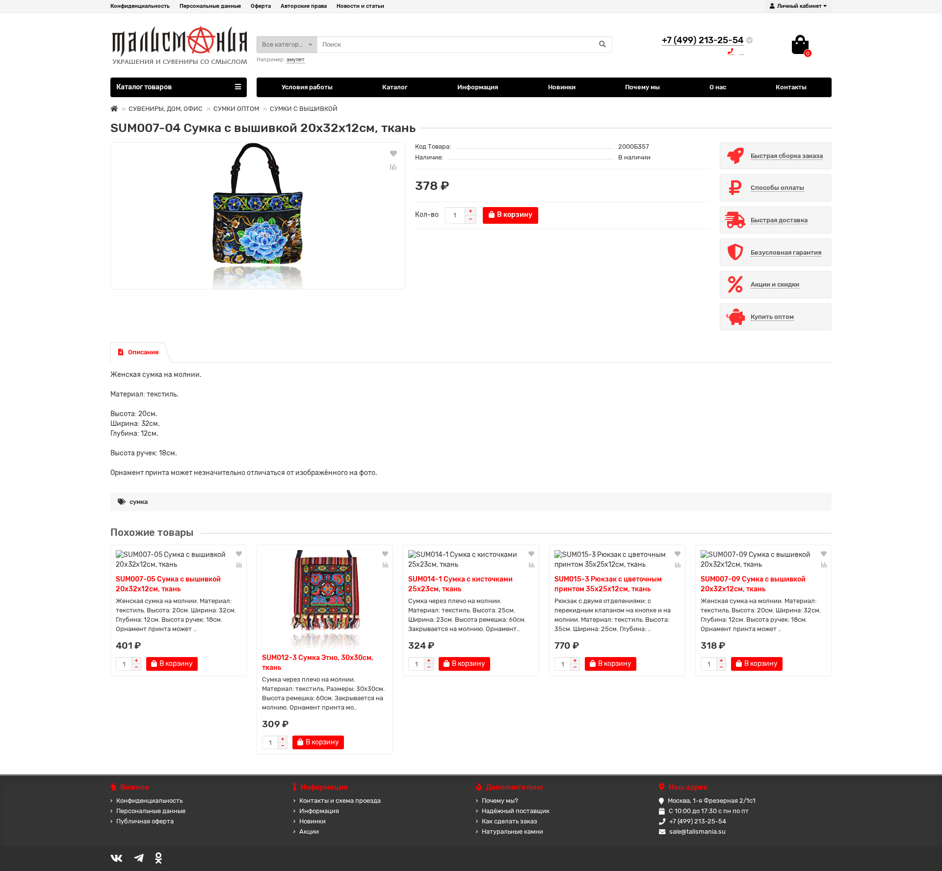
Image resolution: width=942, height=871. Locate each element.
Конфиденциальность (140, 6)
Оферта (261, 6)
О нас (717, 87)
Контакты (791, 87)
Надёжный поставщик (516, 811)
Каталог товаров (144, 87)
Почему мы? (500, 800)
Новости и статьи (360, 6)
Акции (309, 831)
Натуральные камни (512, 831)
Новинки (562, 87)
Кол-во (427, 215)
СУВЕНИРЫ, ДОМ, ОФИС (166, 108)
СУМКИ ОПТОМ (236, 108)
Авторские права (304, 6)
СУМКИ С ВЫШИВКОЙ (304, 108)
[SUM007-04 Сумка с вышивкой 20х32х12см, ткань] (257, 216)
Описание (143, 352)
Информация (477, 87)
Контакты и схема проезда (340, 800)
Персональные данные (210, 6)
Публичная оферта (145, 821)
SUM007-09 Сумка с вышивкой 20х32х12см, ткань (753, 584)
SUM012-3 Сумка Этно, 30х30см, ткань (317, 663)
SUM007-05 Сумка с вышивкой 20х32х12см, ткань (168, 584)
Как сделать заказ (509, 821)
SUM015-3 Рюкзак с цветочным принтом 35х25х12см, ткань (608, 584)
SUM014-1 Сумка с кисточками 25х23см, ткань (460, 584)
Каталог (395, 87)
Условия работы (307, 87)
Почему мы (642, 87)
